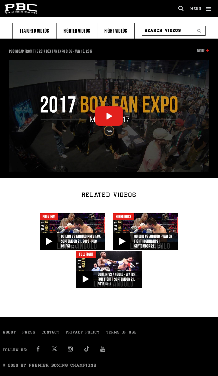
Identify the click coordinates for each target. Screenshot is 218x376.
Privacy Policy (83, 333)
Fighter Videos (77, 31)
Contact (51, 333)
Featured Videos (34, 31)
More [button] (201, 51)
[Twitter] (54, 350)
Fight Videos (115, 31)
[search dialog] (181, 8)
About (9, 333)
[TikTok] (86, 350)
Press (28, 333)
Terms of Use (121, 333)
